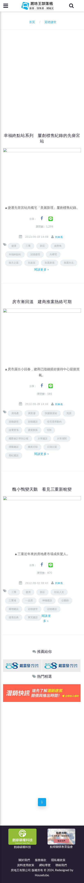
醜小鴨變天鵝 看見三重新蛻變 (42, 489)
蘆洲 (28, 592)
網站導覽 (45, 865)
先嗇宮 (31, 262)
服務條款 (40, 860)
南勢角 (58, 245)
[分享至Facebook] (42, 218)
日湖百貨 (52, 446)
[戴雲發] (22, 665)
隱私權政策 (58, 860)
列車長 (59, 237)
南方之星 (14, 262)
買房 (68, 413)
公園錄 (65, 600)
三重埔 (12, 600)
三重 (28, 245)
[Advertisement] (42, 73)
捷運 (13, 245)
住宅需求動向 (54, 421)
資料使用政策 (25, 865)
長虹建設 (14, 455)
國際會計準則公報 (18, 438)
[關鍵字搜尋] (71, 6)
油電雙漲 (14, 430)
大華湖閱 (62, 438)
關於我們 (24, 860)
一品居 (29, 600)
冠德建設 (52, 609)
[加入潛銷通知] (42, 692)
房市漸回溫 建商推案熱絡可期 (42, 301)
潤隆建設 (14, 446)
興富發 (31, 413)
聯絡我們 (61, 865)
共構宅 (53, 254)
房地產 (15, 413)
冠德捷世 (14, 421)
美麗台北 (69, 262)
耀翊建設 (14, 609)
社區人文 (59, 592)
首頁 (31, 22)
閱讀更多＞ (42, 269)
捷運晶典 (14, 617)
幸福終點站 (15, 254)
